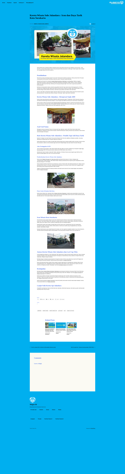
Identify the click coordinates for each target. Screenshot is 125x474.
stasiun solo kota (70, 310)
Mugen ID (33, 404)
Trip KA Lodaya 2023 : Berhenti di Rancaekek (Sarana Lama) (43, 347)
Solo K (53, 159)
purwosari (60, 310)
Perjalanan (47, 334)
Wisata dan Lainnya (43, 23)
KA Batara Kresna (62, 264)
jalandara (39, 310)
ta (55, 159)
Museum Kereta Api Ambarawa (60, 102)
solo (65, 310)
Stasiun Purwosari (46, 159)
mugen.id (93, 23)
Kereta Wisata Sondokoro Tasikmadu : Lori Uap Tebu (62, 81)
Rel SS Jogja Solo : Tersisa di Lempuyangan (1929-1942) (82, 347)
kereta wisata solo (53, 310)
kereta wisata (45, 310)
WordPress (93, 428)
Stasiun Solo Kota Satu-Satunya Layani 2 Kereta (61, 329)
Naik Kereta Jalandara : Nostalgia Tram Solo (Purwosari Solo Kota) (50, 330)
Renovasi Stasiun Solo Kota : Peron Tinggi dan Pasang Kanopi (71, 330)
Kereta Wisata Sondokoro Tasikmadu (51, 271)
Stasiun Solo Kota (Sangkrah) (61, 193)
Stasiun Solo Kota (67, 260)
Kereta (36, 23)
